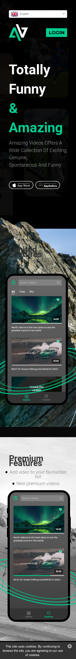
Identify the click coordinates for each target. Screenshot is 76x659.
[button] (22, 188)
